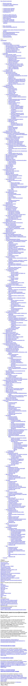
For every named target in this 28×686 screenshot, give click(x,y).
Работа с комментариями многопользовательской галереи (18, 541)
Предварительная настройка (14, 194)
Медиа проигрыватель (13, 354)
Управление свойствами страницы (16, 141)
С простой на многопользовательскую (16, 543)
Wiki (7, 546)
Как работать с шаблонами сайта (13, 334)
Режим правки (11, 90)
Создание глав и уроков (13, 484)
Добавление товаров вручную (15, 346)
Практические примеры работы (10, 343)
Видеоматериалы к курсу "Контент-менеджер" (16, 46)
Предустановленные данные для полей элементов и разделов (17, 250)
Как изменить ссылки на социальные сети (15, 340)
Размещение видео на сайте (12, 350)
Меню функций (11, 101)
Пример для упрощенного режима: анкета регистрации (18, 438)
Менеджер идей (9, 474)
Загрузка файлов (9, 165)
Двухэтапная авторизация (11, 73)
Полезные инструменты (11, 312)
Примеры (10, 299)
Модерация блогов (12, 408)
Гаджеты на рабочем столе (17, 125)
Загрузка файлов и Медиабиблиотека (14, 389)
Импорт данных (14, 275)
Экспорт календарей (12, 471)
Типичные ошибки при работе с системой (12, 380)
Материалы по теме (15, 327)
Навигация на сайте (10, 179)
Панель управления (12, 89)
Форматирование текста (13, 210)
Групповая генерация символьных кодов (17, 317)
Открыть (2, 560)
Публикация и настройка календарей (16, 468)
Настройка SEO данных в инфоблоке (16, 246)
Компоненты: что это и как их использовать (13, 222)
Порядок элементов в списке (17, 113)
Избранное (10, 126)
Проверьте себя (9, 69)
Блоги (7, 401)
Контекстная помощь (13, 127)
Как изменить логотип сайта (12, 337)
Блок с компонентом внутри (14, 504)
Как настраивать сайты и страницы (16, 507)
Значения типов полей (13, 517)
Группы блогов (11, 403)
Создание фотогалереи (16, 539)
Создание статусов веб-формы (20, 446)
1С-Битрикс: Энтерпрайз (8, 20)
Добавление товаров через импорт (16, 347)
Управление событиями (13, 470)
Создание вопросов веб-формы (18, 423)
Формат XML (11, 276)
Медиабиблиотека (10, 192)
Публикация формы (18, 447)
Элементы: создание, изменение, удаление (17, 260)
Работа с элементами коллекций (15, 197)
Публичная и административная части (16, 58)
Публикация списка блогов (14, 407)
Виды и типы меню (15, 182)
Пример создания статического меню (19, 186)
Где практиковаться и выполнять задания (15, 47)
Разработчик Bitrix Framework (9, 14)
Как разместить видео (13, 217)
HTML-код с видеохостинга (14, 367)
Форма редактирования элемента (15, 119)
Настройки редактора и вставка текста (16, 214)
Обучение (8, 480)
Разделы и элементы (10, 256)
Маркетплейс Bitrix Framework (10, 17)
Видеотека (10, 357)
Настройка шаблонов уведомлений (16, 430)
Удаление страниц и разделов (14, 177)
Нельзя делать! (9, 383)
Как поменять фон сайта (11, 339)
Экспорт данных (14, 272)
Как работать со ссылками (14, 213)
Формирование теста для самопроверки (17, 487)
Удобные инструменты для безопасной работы (16, 160)
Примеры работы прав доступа (15, 153)
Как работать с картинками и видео (14, 215)
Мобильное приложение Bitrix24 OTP (16, 79)
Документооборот (10, 451)
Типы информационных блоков (13, 239)
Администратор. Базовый (9, 8)
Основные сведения (12, 375)
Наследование (14, 185)
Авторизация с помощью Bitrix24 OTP (16, 80)
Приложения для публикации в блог (14, 377)
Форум (7, 523)
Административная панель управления (17, 99)
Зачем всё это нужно (12, 62)
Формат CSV (11, 270)
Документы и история (16, 455)
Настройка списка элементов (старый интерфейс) (17, 115)
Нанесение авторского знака (14, 253)
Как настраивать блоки (13, 501)
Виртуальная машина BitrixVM (10, 27)
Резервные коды (11, 78)
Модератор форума (12, 526)
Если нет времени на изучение (12, 45)
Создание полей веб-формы (17, 426)
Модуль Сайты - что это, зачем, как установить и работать (16, 499)
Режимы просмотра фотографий (18, 534)
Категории (10, 551)
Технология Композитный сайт (10, 16)
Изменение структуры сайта (12, 174)
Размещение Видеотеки (16, 359)
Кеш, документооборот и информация (14, 154)
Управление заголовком (13, 140)
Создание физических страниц (15, 66)
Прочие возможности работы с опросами (17, 494)
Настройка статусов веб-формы (18, 424)
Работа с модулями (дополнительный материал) (13, 400)
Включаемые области (10, 159)
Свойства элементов (12, 247)
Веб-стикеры (8, 374)
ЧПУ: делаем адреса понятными (15, 292)
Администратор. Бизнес (8, 10)
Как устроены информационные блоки (14, 235)
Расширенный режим (13, 419)
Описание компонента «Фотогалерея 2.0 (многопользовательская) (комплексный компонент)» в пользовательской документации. (13, 640)
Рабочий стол (11, 121)
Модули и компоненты (13, 61)
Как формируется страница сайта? (16, 65)
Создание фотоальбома (16, 531)
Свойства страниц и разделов (12, 139)
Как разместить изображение (14, 216)
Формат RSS (11, 280)
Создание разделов (12, 176)
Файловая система (12, 59)
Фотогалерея (8, 527)
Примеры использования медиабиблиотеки (13, 201)
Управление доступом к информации (14, 143)
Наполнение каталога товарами (13, 344)
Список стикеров (12, 376)
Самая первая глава (7, 43)
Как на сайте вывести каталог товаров (16, 506)
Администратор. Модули (8, 9)
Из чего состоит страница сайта (13, 138)
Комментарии (11, 406)
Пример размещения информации (15, 136)
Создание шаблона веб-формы (15, 433)
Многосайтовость (7, 18)
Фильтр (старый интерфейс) (17, 106)
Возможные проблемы (11, 329)
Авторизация (3, 40)
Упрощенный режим (13, 417)
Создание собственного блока (15, 503)
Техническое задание (18, 442)
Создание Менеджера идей (14, 476)
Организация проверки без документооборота (17, 309)
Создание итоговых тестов (14, 488)
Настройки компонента (16, 356)
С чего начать (9, 386)
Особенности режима (16, 420)
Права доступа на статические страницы (15, 388)
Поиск (9, 199)
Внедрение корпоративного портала (11, 32)
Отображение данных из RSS (17, 282)
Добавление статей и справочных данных (17, 395)
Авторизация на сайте (8, 70)
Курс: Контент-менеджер (6, 1)
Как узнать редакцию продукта (13, 49)
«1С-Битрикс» (18, 682)
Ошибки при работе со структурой (13, 382)
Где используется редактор (12, 207)
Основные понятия (12, 402)
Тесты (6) (5, 557)
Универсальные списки (11, 509)
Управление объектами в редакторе (13, 219)
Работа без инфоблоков (13, 68)
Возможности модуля (13, 453)
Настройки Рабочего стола (17, 123)
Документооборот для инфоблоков (16, 459)
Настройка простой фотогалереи (18, 530)
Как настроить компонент (14, 227)
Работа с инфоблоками (13, 67)
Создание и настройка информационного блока (16, 240)
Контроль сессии (12, 163)
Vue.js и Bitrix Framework (8, 19)
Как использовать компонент (14, 226)
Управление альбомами (16, 535)
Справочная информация (11, 50)
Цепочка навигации (12, 190)
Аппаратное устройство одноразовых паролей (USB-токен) (16, 82)
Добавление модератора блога (15, 413)
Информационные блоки (13, 60)
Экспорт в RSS (14, 281)
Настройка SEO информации (14, 263)
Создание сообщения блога (14, 409)
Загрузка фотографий (15, 533)
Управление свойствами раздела (15, 142)
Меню (9, 181)
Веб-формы (8, 415)
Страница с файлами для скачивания (14, 373)
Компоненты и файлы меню (17, 183)
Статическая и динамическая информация (15, 133)
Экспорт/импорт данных (11, 269)
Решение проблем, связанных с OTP (16, 83)
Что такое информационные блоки (13, 234)
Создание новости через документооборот (16, 463)
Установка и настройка (8, 5)
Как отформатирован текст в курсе (13, 52)
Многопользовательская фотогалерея (16, 536)
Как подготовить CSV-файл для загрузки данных (18, 274)
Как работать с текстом (11, 209)
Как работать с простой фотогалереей (16, 529)
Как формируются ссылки (11, 155)
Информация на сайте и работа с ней (11, 132)
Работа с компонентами (11, 225)
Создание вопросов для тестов (15, 486)
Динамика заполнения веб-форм (15, 432)
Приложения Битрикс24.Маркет (10, 34)
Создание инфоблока (15, 360)
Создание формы (17, 443)
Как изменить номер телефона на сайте (14, 336)
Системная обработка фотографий (16, 252)
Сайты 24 (8, 496)
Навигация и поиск (12, 120)
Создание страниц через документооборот (16, 457)
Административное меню (14, 100)
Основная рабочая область (14, 102)
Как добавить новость (16, 304)
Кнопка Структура (10, 172)
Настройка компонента (16, 361)
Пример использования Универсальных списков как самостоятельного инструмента (17, 520)
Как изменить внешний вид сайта (10, 333)
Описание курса (6, 42)
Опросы (7, 490)
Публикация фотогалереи (16, 537)
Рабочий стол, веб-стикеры (12, 399)
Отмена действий (12, 162)
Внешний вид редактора (11, 208)
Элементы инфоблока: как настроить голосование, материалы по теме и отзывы (17, 319)
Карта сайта (11, 189)
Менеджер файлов (10, 173)
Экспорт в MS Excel (12, 128)
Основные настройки (13, 243)
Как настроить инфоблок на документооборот (17, 461)
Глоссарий (5, 53)
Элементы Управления (8, 86)
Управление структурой (8, 169)
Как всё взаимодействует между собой (14, 63)
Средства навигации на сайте (14, 180)
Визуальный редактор (8, 205)
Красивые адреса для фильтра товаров (16, 297)
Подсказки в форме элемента (14, 267)
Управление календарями (14, 469)
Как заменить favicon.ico (11, 335)
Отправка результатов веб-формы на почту (17, 429)
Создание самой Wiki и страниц (15, 549)
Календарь (8, 466)
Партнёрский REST (7, 36)
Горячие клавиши (12, 92)
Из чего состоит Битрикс (11, 56)
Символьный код (12, 245)
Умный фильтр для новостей (12, 348)
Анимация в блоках (12, 502)
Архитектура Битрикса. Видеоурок (13, 55)
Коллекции (10, 195)
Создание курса (11, 482)
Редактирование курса (13, 483)
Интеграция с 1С (7, 12)
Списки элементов (12, 103)
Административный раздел (12, 94)
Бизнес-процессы (7, 35)
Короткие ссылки (9, 157)
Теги (9, 553)
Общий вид (13, 321)
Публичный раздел (10, 87)
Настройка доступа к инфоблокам (15, 248)
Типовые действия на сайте (12, 48)
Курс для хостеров (7, 25)
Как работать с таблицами (14, 212)
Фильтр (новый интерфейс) (17, 107)
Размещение (13, 355)
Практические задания (11, 130)
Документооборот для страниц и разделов (17, 454)
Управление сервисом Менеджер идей (16, 477)
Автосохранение (12, 161)
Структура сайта (9, 387)
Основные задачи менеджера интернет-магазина (16, 379)
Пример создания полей (13, 516)
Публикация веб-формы (13, 434)
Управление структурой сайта (12, 170)
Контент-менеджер (7, 3)
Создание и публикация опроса (15, 493)
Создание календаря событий (12, 349)
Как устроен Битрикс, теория (9, 54)
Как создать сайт (12, 497)
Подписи (10, 254)
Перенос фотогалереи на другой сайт (16, 542)
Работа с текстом (9, 390)
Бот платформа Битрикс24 (9, 33)
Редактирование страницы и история (16, 550)
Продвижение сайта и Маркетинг (10, 4)
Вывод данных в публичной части (16, 396)
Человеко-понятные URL (11, 156)
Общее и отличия (12, 135)
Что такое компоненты (11, 223)
